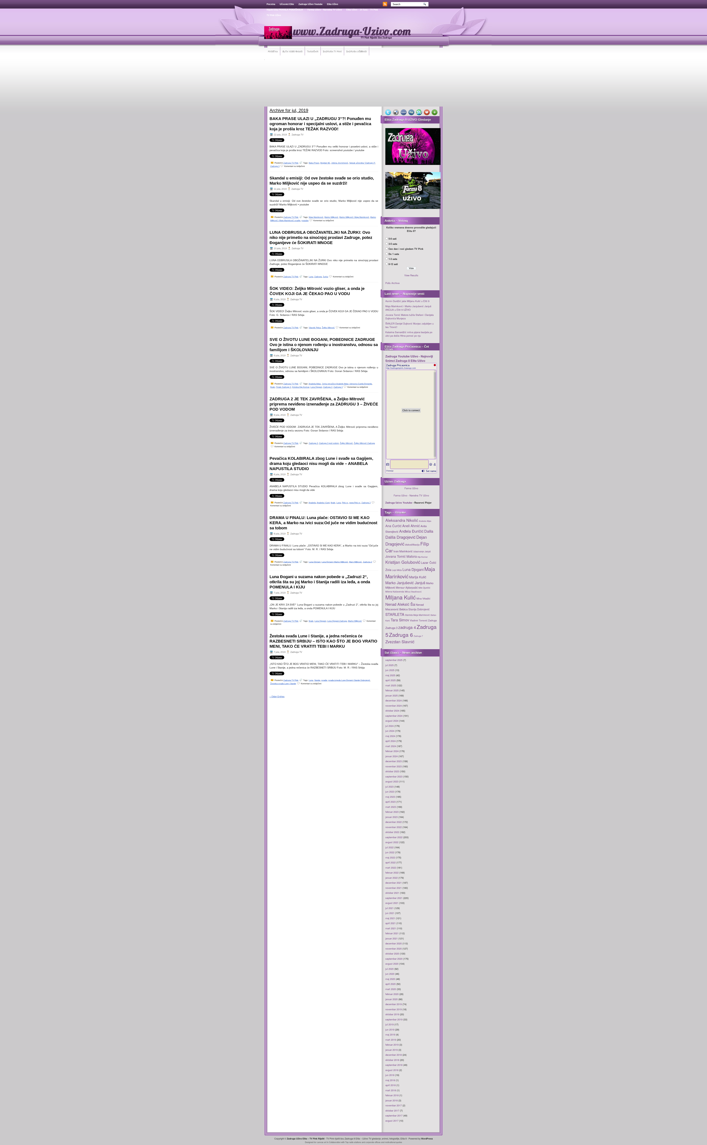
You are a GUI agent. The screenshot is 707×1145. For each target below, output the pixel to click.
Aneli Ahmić (411, 525)
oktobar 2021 (392, 893)
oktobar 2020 (392, 953)
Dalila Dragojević (400, 537)
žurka (325, 277)
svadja (324, 680)
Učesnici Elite (287, 4)
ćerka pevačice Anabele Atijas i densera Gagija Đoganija (347, 384)
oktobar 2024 (392, 710)
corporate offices (373, 1142)
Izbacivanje (418, 551)
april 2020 (390, 984)
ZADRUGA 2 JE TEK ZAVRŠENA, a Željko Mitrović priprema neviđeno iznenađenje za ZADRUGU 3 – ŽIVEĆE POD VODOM (324, 404)
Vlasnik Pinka (315, 328)
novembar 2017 (393, 1105)
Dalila (428, 531)
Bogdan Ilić (325, 163)
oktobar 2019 (392, 1014)
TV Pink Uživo (274, 15)
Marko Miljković (331, 217)
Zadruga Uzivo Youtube (398, 502)
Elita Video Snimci (292, 51)
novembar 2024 (393, 705)
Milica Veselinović (413, 591)
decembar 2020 (393, 943)
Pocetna (271, 4)
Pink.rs (345, 503)
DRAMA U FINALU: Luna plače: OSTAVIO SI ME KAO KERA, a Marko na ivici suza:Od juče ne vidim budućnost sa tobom (323, 522)
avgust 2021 (391, 903)
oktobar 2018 (392, 1060)
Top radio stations (353, 1142)
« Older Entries (277, 696)
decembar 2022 (393, 822)
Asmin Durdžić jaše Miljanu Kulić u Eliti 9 (407, 301)
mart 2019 (390, 1039)
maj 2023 (390, 796)
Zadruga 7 (418, 636)
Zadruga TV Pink (332, 51)
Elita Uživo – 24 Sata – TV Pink (362, 9)
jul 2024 (389, 726)
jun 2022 (389, 852)
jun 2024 (389, 731)
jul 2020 (389, 969)
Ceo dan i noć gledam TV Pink (405, 248)
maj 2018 (390, 1080)
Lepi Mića (397, 569)
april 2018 (390, 1085)
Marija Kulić (417, 576)
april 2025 (390, 680)
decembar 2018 (393, 1054)
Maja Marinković (316, 217)
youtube (305, 220)
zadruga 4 (407, 627)
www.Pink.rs (354, 503)
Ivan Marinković (403, 551)
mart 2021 (390, 928)
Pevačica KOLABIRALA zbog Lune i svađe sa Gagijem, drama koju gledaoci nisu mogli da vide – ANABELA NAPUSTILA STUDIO (321, 463)
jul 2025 (389, 665)
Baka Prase (314, 163)
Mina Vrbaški (423, 598)
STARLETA (394, 614)
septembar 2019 (393, 1019)
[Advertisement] (353, 84)
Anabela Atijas (315, 384)
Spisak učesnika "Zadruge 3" (362, 163)
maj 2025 (390, 675)
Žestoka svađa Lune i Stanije (283, 683)
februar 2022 (392, 872)
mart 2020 (390, 989)
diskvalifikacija (412, 544)
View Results (411, 275)
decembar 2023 (393, 761)
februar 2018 (392, 1095)
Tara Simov (400, 619)
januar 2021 (391, 938)
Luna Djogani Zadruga (337, 621)
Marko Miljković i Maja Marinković (354, 217)
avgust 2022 (391, 842)
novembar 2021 (393, 888)
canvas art (321, 1142)
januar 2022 (391, 877)
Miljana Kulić (400, 597)
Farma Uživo (411, 488)
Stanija (317, 680)
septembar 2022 (393, 837)
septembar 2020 (393, 958)
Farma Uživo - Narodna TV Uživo (411, 495)
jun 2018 (389, 1075)
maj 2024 (390, 736)
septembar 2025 (393, 660)
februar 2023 (392, 812)
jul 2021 (389, 908)
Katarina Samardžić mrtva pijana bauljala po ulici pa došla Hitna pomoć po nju (408, 334)
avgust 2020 (391, 963)
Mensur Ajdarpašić (407, 587)
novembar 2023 (393, 766)
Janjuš (428, 551)
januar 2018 (391, 1100)
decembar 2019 (393, 1004)
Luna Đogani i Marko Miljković (334, 562)
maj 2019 (390, 1034)
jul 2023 (389, 786)
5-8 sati (392, 238)
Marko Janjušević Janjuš (405, 582)
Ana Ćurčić (393, 525)
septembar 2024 (393, 715)
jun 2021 (389, 913)
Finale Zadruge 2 (283, 387)
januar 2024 (391, 756)
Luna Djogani (316, 387)
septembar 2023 (393, 776)
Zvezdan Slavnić (399, 641)
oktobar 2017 (392, 1110)
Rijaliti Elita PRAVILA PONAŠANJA (285, 9)
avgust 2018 (391, 1070)
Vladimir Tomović (418, 620)
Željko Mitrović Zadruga (364, 443)
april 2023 (390, 801)
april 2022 (390, 862)
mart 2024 (390, 746)
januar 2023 (391, 817)
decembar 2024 (393, 700)
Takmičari (312, 51)
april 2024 (390, 741)
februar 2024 (392, 751)
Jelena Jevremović (339, 163)
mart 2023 (390, 807)
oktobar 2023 (392, 771)
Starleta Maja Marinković (417, 614)
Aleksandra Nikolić (401, 520)
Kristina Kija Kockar (300, 387)
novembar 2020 (393, 948)
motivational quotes (393, 1142)
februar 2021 (392, 933)
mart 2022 (390, 867)
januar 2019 (391, 1050)
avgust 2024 (391, 720)
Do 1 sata (393, 254)
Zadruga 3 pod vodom (329, 443)
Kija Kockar (423, 556)
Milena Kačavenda (394, 591)
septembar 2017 (393, 1115)
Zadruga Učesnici (356, 51)
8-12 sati (393, 264)
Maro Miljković (355, 562)
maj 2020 (390, 979)
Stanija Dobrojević (419, 609)
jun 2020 (389, 973)
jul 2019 (389, 1024)
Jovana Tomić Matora (401, 556)
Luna (311, 277)
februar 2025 (392, 690)
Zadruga (318, 277)
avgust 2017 (391, 1120)
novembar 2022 (393, 827)
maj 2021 (390, 918)
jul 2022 (389, 847)
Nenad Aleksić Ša (400, 604)
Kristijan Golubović (402, 562)
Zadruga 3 (274, 166)
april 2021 (390, 923)
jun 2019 (389, 1029)
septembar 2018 (393, 1065)
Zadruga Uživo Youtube (310, 4)
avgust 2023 (391, 781)
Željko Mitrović (328, 328)
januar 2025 (391, 695)
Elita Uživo (332, 4)
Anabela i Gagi (323, 503)
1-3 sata (392, 259)
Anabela (312, 503)
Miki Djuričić (424, 587)
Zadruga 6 (401, 634)
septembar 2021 (393, 898)
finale (272, 387)
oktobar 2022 (392, 832)
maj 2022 (390, 857)
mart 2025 (390, 685)
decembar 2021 (393, 882)
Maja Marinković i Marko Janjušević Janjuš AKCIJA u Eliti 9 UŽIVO (408, 308)
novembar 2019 (393, 1009)
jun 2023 (389, 791)
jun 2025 (389, 670)
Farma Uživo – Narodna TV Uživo (324, 9)
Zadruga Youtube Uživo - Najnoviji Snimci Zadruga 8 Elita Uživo (409, 358)
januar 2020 (391, 999)
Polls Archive (392, 283)
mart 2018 (390, 1090)
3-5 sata (392, 244)
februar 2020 (392, 994)
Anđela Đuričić (411, 531)
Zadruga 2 (327, 387)
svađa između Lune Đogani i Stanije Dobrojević (349, 680)
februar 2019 (392, 1044)
